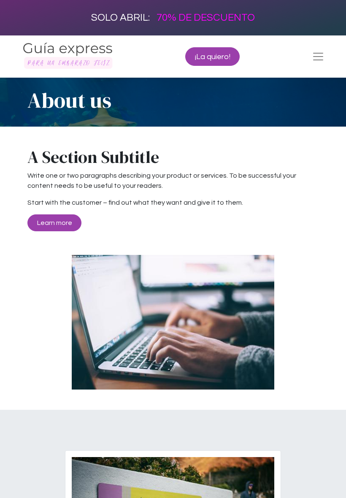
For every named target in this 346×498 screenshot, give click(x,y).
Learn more (54, 222)
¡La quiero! (212, 57)
